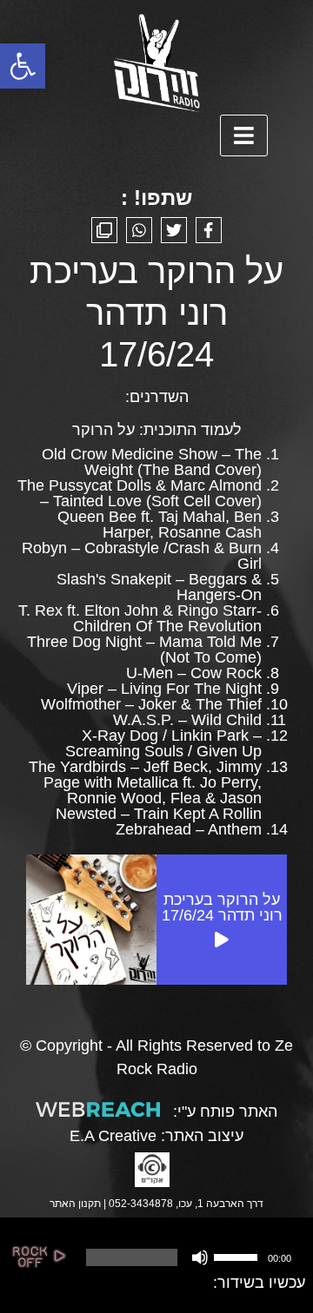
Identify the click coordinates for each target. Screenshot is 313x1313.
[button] (22, 66)
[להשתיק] (200, 1257)
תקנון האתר (75, 1204)
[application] (187, 1257)
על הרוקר (103, 430)
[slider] (238, 1255)
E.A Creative (113, 1136)
